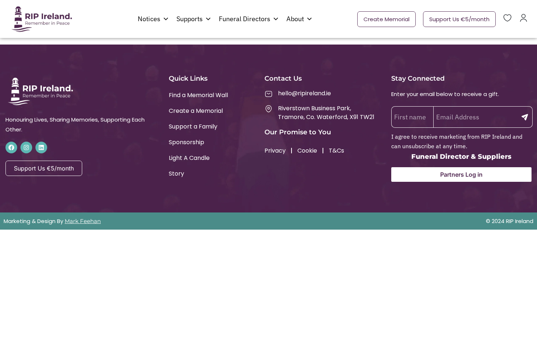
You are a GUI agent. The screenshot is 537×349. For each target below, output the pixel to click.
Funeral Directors (244, 19)
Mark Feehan (83, 221)
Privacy (275, 150)
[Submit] (525, 117)
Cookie (307, 150)
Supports (189, 19)
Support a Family (193, 126)
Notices (149, 19)
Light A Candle (189, 158)
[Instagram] (26, 147)
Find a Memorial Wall (198, 95)
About (295, 19)
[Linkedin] (41, 147)
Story (176, 173)
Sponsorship (186, 142)
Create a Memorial (196, 111)
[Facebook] (11, 147)
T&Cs (336, 150)
